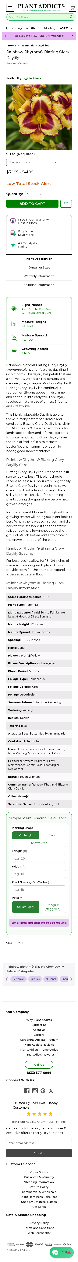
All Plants (51, 979)
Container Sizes (39, 267)
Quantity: (14, 194)
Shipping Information (39, 285)
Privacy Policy (39, 1223)
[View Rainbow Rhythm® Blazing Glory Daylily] (66, 204)
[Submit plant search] (71, 17)
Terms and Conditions (39, 1228)
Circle (52, 835)
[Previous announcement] (5, 36)
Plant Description (39, 259)
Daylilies (35, 979)
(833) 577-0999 (39, 1073)
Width (19, 866)
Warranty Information (39, 276)
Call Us (39, 1064)
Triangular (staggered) (52, 907)
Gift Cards (39, 1207)
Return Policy (39, 1187)
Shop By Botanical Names (39, 1202)
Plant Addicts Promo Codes (39, 1049)
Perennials (18, 979)
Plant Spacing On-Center (32, 882)
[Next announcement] (72, 36)
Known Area (39, 843)
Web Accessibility (39, 1233)
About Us (39, 1030)
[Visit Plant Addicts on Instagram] (35, 1090)
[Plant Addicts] (41, 8)
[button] (10, 8)
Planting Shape (23, 828)
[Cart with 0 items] (72, 8)
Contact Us (39, 1025)
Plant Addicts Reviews (39, 1044)
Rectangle (26, 835)
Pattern (17, 897)
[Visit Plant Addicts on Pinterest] (43, 1090)
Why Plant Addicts (39, 1020)
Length (19, 851)
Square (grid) (25, 907)
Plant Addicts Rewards (39, 1054)
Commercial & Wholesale (39, 1192)
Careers (39, 1035)
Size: (20, 154)
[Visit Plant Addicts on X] (51, 1090)
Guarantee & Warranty (39, 1177)
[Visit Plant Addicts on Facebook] (27, 1090)
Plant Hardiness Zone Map (39, 1197)
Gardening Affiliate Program (39, 1039)
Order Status (39, 1172)
